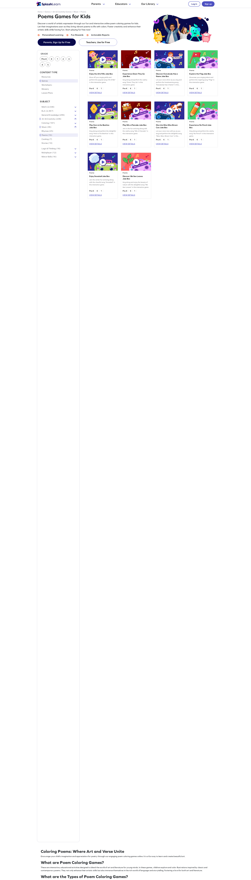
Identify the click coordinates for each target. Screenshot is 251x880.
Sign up (208, 4)
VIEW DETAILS (95, 93)
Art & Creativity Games (62, 12)
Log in (194, 4)
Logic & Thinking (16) (51, 149)
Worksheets (47, 85)
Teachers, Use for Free (98, 42)
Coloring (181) (48, 123)
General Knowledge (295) (53, 115)
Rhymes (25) (47, 131)
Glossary (45, 89)
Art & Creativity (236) (51, 119)
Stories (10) (47, 143)
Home (40, 12)
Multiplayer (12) (49, 153)
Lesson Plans (47, 93)
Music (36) (46, 127)
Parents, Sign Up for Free (56, 42)
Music (76, 12)
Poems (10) (47, 135)
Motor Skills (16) (49, 157)
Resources (46, 77)
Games (48, 12)
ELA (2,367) (47, 111)
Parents (96, 3)
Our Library (148, 3)
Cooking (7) (47, 139)
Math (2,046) (48, 107)
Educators (121, 3)
